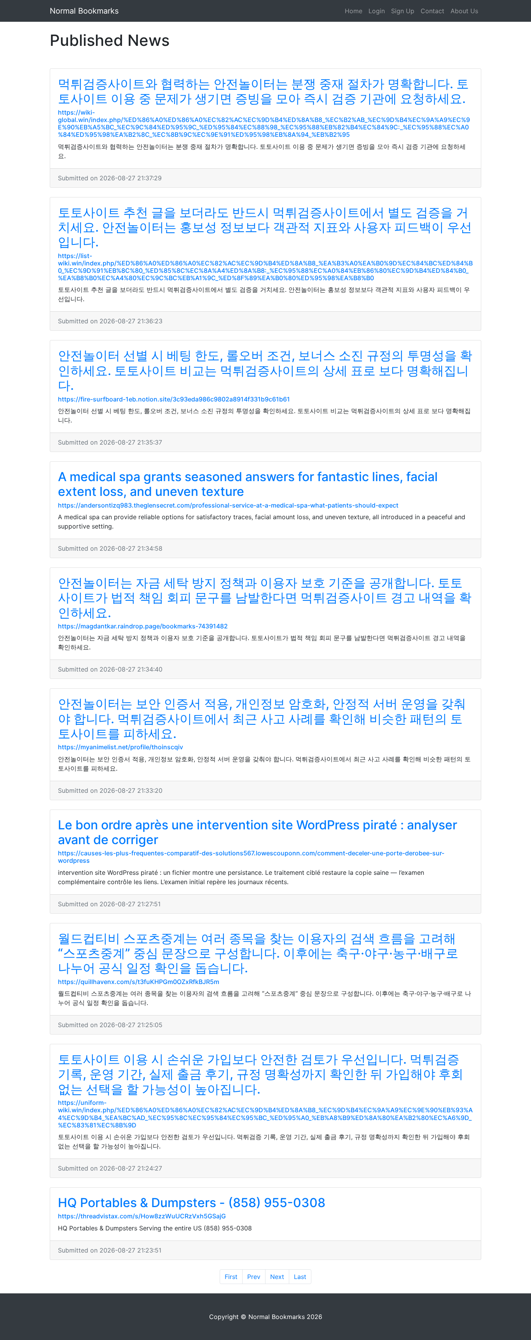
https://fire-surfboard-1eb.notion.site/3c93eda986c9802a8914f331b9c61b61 (174, 399)
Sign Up (402, 11)
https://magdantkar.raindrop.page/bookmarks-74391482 (143, 626)
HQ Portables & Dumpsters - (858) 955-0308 (191, 1202)
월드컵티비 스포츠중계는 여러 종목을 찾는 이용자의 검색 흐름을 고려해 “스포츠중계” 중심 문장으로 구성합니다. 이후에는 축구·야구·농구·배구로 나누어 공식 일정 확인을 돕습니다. (258, 953)
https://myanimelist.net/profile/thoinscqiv (120, 747)
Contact (432, 11)
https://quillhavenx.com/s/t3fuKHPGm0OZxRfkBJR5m (138, 982)
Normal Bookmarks (84, 11)
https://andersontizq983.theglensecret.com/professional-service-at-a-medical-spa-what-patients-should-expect (228, 505)
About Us (464, 11)
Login (377, 11)
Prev (253, 1277)
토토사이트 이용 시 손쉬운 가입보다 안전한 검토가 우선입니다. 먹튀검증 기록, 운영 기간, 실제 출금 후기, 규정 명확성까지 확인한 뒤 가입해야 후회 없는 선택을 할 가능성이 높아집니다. (260, 1074)
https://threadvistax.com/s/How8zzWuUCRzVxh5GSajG (142, 1216)
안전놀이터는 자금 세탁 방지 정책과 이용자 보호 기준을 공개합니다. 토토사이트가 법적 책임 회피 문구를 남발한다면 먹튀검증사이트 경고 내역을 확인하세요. (265, 597)
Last (300, 1277)
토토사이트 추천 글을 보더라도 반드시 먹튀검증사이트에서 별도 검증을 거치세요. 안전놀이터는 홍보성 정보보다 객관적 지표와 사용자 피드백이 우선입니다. (265, 227)
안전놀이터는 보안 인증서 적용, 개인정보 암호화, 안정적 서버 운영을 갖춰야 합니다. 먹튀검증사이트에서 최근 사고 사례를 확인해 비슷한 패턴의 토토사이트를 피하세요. (262, 718)
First (231, 1277)
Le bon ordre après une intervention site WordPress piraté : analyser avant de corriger (257, 832)
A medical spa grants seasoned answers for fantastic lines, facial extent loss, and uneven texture (248, 484)
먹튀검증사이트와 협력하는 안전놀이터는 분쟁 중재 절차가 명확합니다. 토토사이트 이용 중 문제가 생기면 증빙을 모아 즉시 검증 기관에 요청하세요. (263, 91)
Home (353, 11)
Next (277, 1277)
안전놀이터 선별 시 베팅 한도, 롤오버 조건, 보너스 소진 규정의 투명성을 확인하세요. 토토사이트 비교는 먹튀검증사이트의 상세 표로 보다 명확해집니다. (265, 370)
